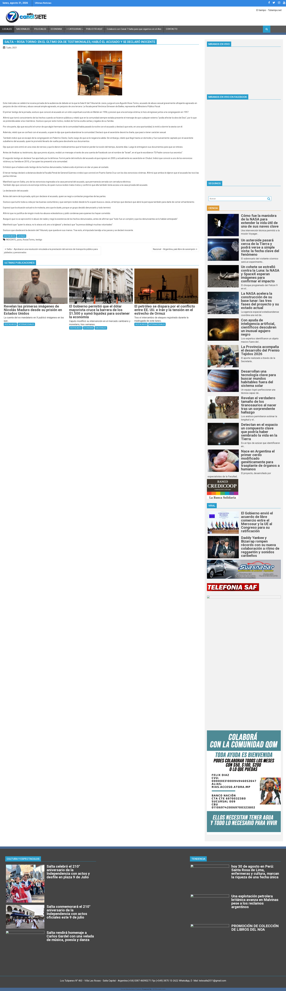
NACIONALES (23, 29)
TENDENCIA (198, 858)
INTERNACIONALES (26, 324)
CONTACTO (171, 29)
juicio (19, 239)
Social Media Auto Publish (131, 989)
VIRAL (211, 505)
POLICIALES (40, 29)
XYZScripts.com (159, 989)
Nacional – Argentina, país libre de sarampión (174, 249)
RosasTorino (29, 239)
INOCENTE (11, 239)
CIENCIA (213, 208)
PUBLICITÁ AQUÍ (94, 29)
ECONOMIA (56, 29)
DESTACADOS (9, 236)
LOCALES (7, 29)
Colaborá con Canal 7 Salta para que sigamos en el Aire (134, 29)
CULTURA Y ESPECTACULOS (23, 858)
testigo (39, 239)
